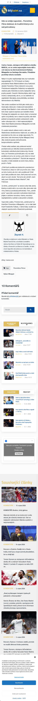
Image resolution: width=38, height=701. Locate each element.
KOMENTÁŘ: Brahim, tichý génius (15, 510)
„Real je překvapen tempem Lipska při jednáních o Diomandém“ (17, 594)
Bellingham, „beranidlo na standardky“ (23, 342)
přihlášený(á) (14, 296)
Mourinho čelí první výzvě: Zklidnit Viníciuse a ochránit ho (24, 331)
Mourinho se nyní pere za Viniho (25, 362)
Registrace (25, 2)
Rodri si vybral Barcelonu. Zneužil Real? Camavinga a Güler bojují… (25, 400)
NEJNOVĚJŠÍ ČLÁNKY (11, 324)
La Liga (18, 345)
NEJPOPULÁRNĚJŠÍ (27, 324)
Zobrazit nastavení (19, 694)
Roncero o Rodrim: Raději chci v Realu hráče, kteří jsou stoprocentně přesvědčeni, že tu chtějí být (19, 552)
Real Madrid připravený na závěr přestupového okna (25, 374)
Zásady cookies (16, 698)
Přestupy (19, 377)
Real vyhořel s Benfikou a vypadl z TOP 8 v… (25, 411)
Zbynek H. (20, 34)
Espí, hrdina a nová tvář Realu (24, 352)
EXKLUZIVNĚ (11, 392)
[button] (35, 657)
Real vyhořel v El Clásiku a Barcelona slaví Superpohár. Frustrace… (24, 422)
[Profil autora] (10, 215)
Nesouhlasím (19, 688)
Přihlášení (16, 2)
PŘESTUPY (26, 392)
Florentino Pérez (19, 268)
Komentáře (6, 31)
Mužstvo (19, 334)
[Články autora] (27, 215)
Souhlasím (19, 683)
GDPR (24, 698)
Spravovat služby (19, 677)
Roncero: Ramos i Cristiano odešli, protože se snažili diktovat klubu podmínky (19, 643)
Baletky (18, 404)
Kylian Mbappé (9, 274)
